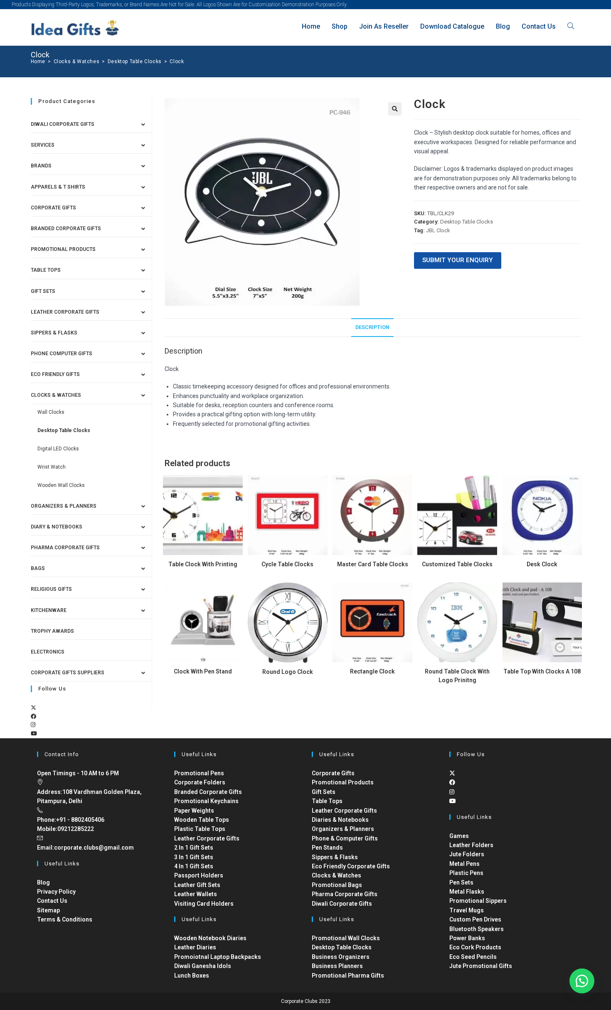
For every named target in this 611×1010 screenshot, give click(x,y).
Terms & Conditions (64, 919)
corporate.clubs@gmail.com (94, 847)
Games (459, 836)
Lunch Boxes (191, 975)
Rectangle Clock (372, 671)
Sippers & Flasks (54, 333)
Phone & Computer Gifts (345, 838)
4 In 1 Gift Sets (193, 866)
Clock (177, 61)
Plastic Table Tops (199, 829)
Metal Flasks (466, 891)
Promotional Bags (337, 885)
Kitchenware (49, 610)
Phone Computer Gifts (61, 353)
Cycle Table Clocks (287, 564)
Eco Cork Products (475, 947)
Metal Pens (464, 863)
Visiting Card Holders (204, 903)
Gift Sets (43, 291)
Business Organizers (341, 956)
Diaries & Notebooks (340, 819)
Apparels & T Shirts (58, 187)
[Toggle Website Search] (571, 26)
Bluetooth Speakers (476, 929)
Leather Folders (471, 845)
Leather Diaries (195, 947)
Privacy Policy (56, 891)
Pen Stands (327, 847)
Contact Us (52, 900)
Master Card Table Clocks (372, 564)
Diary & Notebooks (56, 527)
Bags (38, 568)
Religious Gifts (51, 589)
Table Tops (46, 270)
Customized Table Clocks (457, 564)
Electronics (47, 652)
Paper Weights (194, 810)
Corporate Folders (199, 782)
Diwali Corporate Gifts (62, 124)
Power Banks (467, 938)
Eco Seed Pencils (473, 956)
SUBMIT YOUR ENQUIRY (457, 260)
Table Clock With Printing (202, 564)
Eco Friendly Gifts (55, 374)
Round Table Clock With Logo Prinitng (457, 675)
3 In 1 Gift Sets (193, 857)
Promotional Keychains (206, 801)
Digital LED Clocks (58, 449)
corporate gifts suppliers (67, 673)
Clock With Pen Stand (203, 671)
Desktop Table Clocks (466, 222)
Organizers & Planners (63, 506)
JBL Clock (438, 230)
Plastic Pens (466, 873)
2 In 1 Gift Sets (193, 847)
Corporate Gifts (53, 208)
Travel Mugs (466, 910)
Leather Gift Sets (197, 885)
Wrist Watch (51, 467)
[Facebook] (33, 716)
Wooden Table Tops (201, 819)
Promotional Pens (199, 773)
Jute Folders (466, 854)
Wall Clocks (50, 412)
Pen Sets (461, 882)
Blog (43, 882)
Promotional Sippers (478, 900)
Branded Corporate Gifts (208, 792)
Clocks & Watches (56, 395)
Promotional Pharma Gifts (348, 975)
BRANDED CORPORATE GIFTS (66, 228)
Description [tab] (372, 327)
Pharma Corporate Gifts (65, 547)
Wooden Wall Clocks (61, 485)
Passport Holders (198, 875)
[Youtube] (34, 733)
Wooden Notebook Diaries (210, 938)
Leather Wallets (195, 894)
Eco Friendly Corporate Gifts (351, 866)
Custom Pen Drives (475, 919)
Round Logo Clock (287, 671)
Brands (41, 166)
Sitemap (48, 910)
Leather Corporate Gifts (65, 312)
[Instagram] (33, 725)
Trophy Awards (52, 631)
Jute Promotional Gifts (480, 966)
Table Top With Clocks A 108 (542, 671)
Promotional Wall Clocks (346, 938)
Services (42, 145)
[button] (395, 108)
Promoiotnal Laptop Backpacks (217, 956)
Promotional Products (63, 249)
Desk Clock (542, 564)
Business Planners (337, 966)
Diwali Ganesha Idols (202, 966)
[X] (33, 708)
